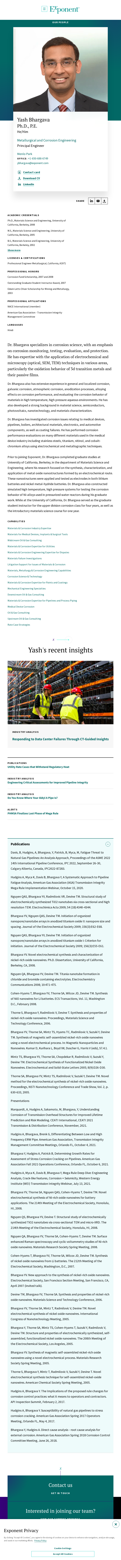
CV (31, 178)
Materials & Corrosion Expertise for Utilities (31, 546)
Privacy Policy (40, 1540)
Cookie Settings (62, 1548)
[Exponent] (65, 10)
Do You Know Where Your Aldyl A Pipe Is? (33, 798)
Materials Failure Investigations (25, 558)
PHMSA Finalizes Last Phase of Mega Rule (33, 813)
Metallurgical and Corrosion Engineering (46, 140)
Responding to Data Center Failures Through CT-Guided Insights (60, 739)
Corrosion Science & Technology (25, 576)
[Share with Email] (98, 201)
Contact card (31, 172)
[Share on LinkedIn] (91, 201)
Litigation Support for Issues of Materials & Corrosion (36, 564)
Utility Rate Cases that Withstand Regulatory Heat (38, 767)
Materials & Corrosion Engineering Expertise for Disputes (38, 552)
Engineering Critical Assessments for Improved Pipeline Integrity (48, 782)
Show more (14, 250)
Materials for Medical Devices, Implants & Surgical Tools (38, 534)
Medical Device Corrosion (21, 606)
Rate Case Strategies (19, 624)
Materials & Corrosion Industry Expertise (29, 528)
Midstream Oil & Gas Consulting (25, 540)
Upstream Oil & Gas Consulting (24, 618)
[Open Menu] (44, 9)
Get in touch (60, 1493)
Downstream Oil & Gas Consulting (26, 594)
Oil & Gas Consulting (19, 612)
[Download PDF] (104, 201)
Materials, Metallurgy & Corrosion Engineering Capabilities (39, 570)
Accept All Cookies (63, 1554)
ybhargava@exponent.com (33, 163)
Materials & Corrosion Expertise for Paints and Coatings (38, 582)
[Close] (115, 1524)
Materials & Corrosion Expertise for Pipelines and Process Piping (42, 600)
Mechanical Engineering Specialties (27, 588)
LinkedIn (28, 184)
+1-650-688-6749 (38, 158)
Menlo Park (24, 154)
